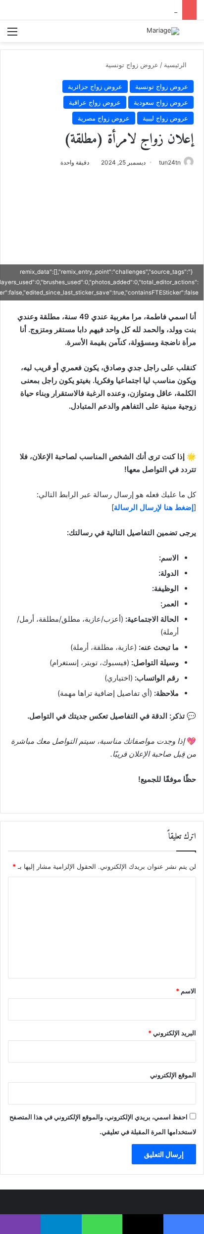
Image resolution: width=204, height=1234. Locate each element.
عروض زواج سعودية (161, 102)
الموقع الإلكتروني (173, 1075)
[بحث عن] (192, 35)
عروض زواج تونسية (131, 65)
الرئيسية (176, 65)
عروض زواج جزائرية (95, 86)
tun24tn (170, 162)
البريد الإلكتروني (172, 1033)
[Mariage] (163, 31)
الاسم (186, 991)
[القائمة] (12, 35)
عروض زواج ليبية (165, 118)
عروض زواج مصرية (104, 118)
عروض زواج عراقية (95, 102)
